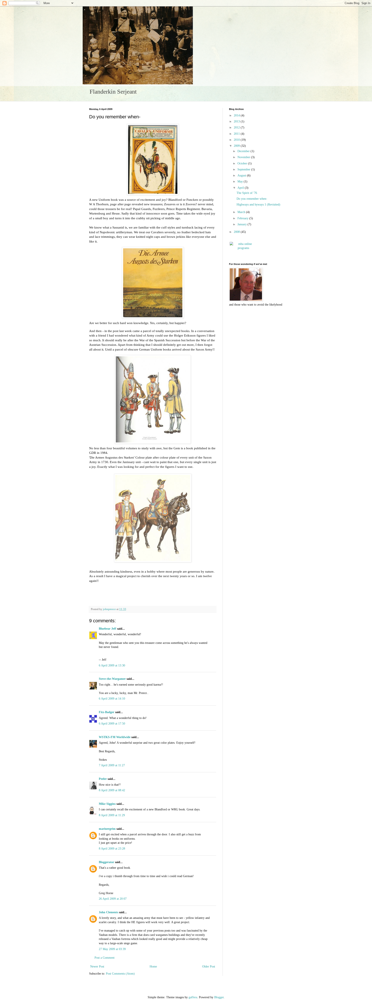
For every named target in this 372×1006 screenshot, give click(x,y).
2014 (237, 115)
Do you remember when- (252, 198)
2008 (237, 231)
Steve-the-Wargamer (112, 678)
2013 (237, 121)
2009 (237, 145)
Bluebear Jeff (107, 628)
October (242, 163)
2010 (237, 139)
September (244, 169)
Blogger (219, 997)
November (244, 157)
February (243, 218)
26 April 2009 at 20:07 (113, 898)
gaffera (193, 997)
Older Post (208, 966)
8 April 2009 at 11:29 (112, 815)
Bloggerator (106, 862)
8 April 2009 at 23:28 (112, 848)
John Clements (108, 912)
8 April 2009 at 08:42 (112, 790)
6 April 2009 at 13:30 (112, 665)
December (244, 151)
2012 (237, 127)
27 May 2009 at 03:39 (112, 949)
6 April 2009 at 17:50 (112, 723)
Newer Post (97, 966)
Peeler (103, 778)
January (242, 224)
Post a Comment (105, 957)
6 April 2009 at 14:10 (112, 698)
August (242, 175)
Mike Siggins (107, 803)
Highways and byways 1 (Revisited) (258, 204)
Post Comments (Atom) (120, 973)
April (241, 187)
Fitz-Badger (106, 712)
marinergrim (107, 828)
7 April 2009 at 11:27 (112, 765)
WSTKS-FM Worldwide (114, 737)
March (241, 212)
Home (153, 966)
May (240, 181)
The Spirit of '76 (247, 193)
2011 (237, 133)
